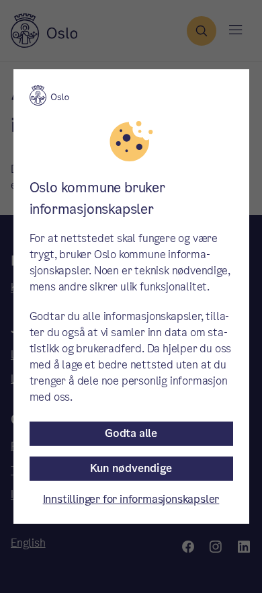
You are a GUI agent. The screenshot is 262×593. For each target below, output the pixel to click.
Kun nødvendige (130, 468)
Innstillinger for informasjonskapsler (131, 499)
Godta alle (131, 433)
